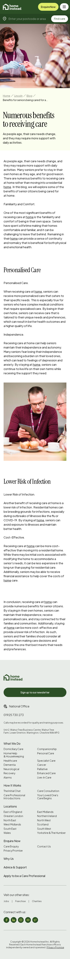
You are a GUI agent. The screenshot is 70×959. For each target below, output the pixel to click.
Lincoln (18, 95)
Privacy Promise (13, 850)
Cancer (41, 764)
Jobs (6, 901)
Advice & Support (15, 867)
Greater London (13, 816)
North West (44, 820)
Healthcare (10, 760)
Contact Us (44, 846)
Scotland (42, 824)
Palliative (42, 769)
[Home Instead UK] (13, 677)
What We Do (12, 743)
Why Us (9, 859)
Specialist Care (46, 760)
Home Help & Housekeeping (14, 755)
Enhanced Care (46, 773)
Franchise (20, 901)
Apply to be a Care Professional (24, 876)
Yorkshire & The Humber (51, 832)
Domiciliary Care (13, 749)
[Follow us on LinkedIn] (14, 920)
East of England (13, 811)
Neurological (11, 769)
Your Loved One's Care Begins (47, 797)
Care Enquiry (11, 846)
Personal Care (45, 753)
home (7, 187)
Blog (29, 95)
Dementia (10, 764)
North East (10, 820)
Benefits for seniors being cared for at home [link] (25, 100)
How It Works (12, 785)
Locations (10, 806)
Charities (37, 901)
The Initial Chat (12, 790)
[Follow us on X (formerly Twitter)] (35, 920)
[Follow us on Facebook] (6, 920)
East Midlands (45, 811)
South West (44, 828)
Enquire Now (48, 6)
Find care (59, 18)
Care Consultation (48, 790)
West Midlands (12, 824)
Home (6, 95)
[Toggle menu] (64, 6)
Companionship (47, 749)
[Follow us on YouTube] (28, 920)
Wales (7, 832)
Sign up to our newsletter (35, 692)
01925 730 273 (14, 715)
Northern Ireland (47, 816)
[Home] (12, 7)
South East (10, 828)
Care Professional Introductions (14, 797)
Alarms (8, 777)
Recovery (9, 773)
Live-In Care (44, 777)
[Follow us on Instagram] (21, 920)
